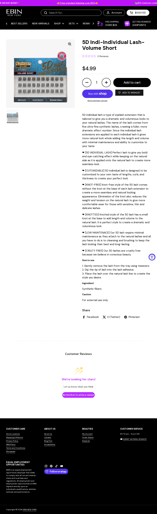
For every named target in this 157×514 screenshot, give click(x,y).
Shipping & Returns (14, 437)
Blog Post (48, 441)
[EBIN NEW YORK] (14, 12)
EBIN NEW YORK (29, 509)
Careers (47, 437)
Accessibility (49, 444)
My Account (87, 434)
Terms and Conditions (15, 448)
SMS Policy (10, 444)
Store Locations (13, 434)
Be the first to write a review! (78, 395)
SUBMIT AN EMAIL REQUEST (135, 439)
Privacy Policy (12, 441)
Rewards (86, 441)
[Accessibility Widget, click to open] (152, 257)
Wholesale (10, 451)
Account (116, 12)
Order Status (88, 437)
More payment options (97, 100)
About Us (48, 434)
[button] (138, 13)
